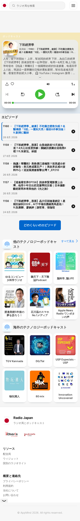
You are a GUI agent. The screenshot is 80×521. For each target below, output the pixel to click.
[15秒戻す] (22, 94)
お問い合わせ (11, 495)
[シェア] (7, 84)
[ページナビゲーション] (73, 5)
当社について (11, 490)
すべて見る (67, 241)
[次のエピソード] (73, 94)
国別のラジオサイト (14, 463)
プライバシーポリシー (16, 481)
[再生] (40, 94)
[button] (48, 84)
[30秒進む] (57, 94)
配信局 (7, 453)
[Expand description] (40, 77)
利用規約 (8, 485)
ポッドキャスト (12, 36)
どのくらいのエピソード (40, 225)
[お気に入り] (12, 84)
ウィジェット (11, 458)
